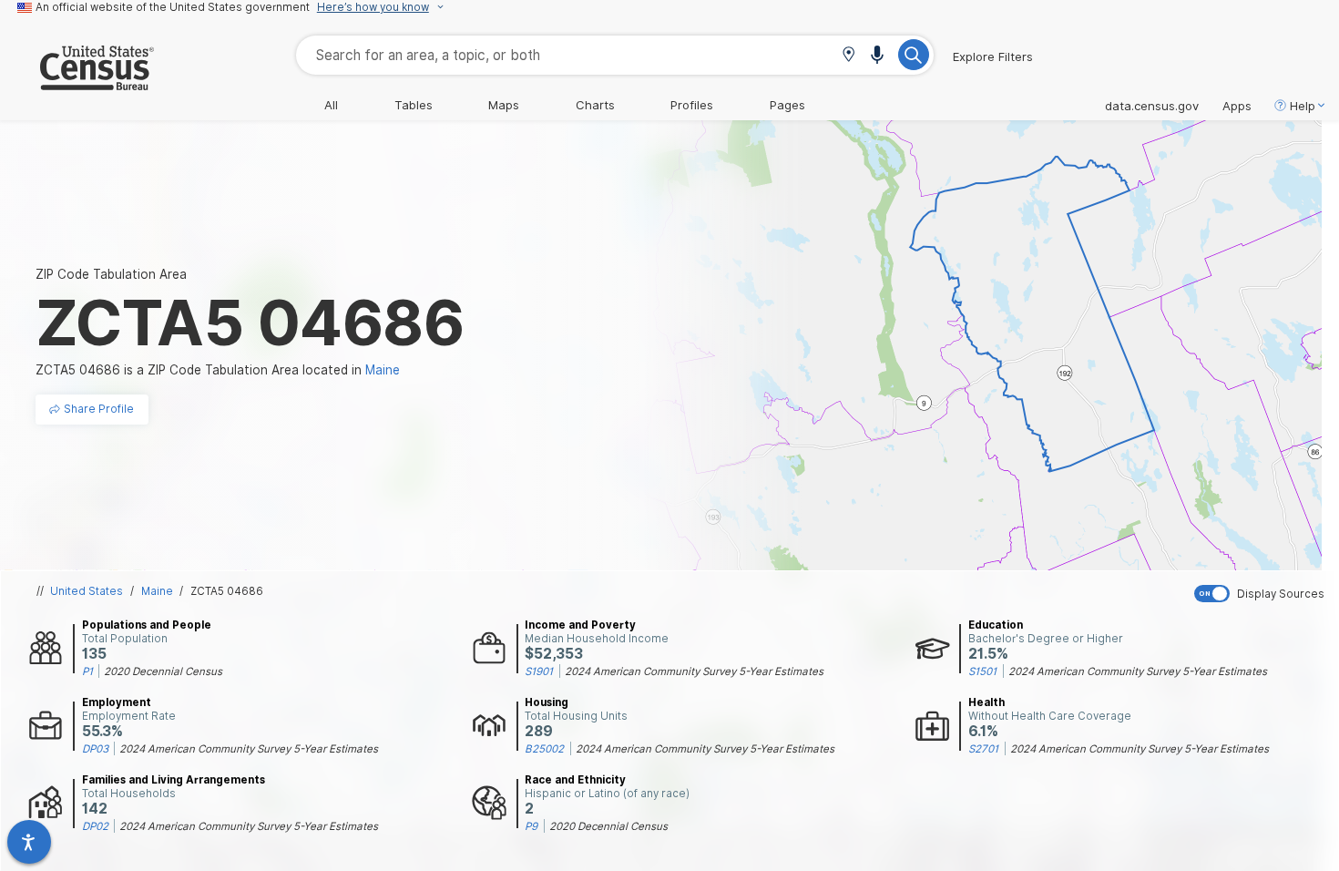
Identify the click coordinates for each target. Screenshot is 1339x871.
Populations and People (146, 625)
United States (86, 591)
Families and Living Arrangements (173, 780)
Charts (595, 104)
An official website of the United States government (173, 7)
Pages (787, 104)
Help (1302, 105)
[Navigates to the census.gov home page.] (77, 83)
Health (986, 702)
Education (995, 625)
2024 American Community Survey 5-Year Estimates (694, 671)
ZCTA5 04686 (226, 591)
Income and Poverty (580, 625)
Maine (157, 591)
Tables (413, 104)
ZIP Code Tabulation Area (111, 274)
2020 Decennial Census (163, 671)
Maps (503, 104)
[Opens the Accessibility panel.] (29, 842)
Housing (546, 702)
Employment (116, 702)
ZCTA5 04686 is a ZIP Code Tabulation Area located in (218, 370)
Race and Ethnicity (575, 780)
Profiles (691, 104)
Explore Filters (993, 56)
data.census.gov (1152, 105)
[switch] (1262, 593)
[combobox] (615, 55)
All (331, 104)
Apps (1237, 105)
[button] (848, 56)
